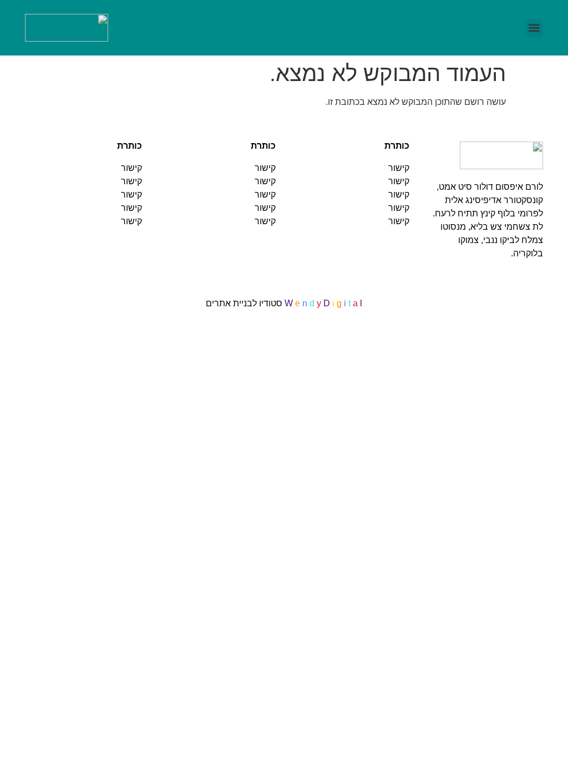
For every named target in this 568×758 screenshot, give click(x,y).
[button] (534, 28)
